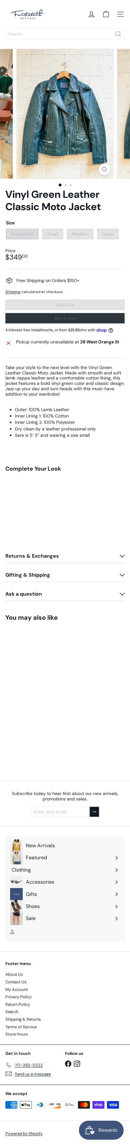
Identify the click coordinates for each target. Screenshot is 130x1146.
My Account (16, 989)
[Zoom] (104, 169)
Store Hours (16, 1034)
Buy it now (65, 318)
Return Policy (17, 1004)
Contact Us (16, 982)
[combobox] (65, 33)
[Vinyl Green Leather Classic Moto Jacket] (65, 505)
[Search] (118, 33)
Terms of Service (21, 1027)
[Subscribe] (94, 812)
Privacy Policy (18, 996)
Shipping (13, 291)
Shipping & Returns (23, 1019)
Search (11, 1011)
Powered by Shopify (24, 1133)
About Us (14, 974)
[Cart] (106, 14)
